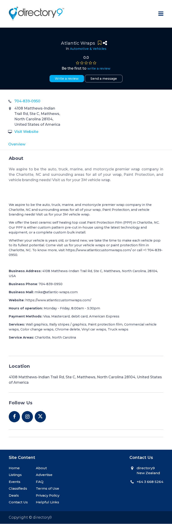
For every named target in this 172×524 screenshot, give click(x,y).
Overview (16, 144)
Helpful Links (47, 502)
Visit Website (26, 132)
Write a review (67, 79)
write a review (98, 68)
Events (14, 482)
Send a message (103, 79)
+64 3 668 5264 (150, 482)
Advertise (44, 475)
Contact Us (18, 502)
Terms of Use (47, 488)
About (41, 468)
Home (14, 468)
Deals (14, 495)
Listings (15, 475)
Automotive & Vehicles (88, 49)
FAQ (39, 482)
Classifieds (18, 488)
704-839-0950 (27, 101)
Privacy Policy (47, 495)
